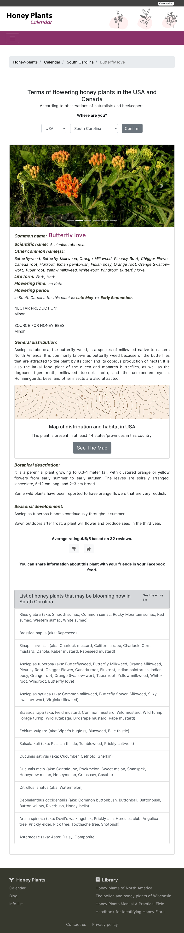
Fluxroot (47, 264)
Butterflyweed (27, 258)
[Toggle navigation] (12, 38)
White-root (89, 270)
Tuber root (34, 270)
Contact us (76, 924)
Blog (13, 895)
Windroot (109, 270)
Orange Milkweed (95, 258)
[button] (22, 186)
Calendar (17, 888)
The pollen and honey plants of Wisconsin (133, 895)
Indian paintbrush (72, 264)
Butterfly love (132, 270)
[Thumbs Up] (89, 548)
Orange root (125, 264)
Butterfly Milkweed (59, 258)
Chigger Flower (155, 258)
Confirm (132, 128)
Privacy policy (105, 924)
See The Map (92, 448)
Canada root (25, 264)
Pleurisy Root (126, 258)
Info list (16, 903)
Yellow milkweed (61, 270)
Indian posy (101, 264)
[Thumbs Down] (74, 548)
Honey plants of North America (124, 888)
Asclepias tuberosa (67, 244)
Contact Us (166, 3)
